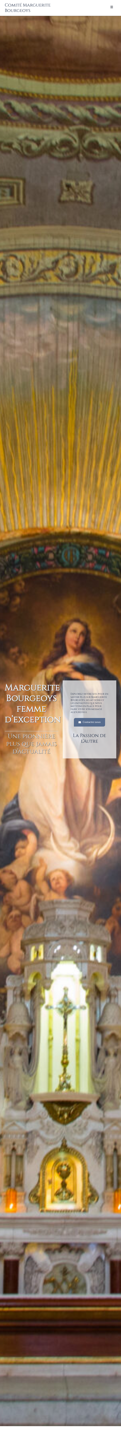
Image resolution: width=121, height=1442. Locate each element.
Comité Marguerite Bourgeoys (28, 7)
